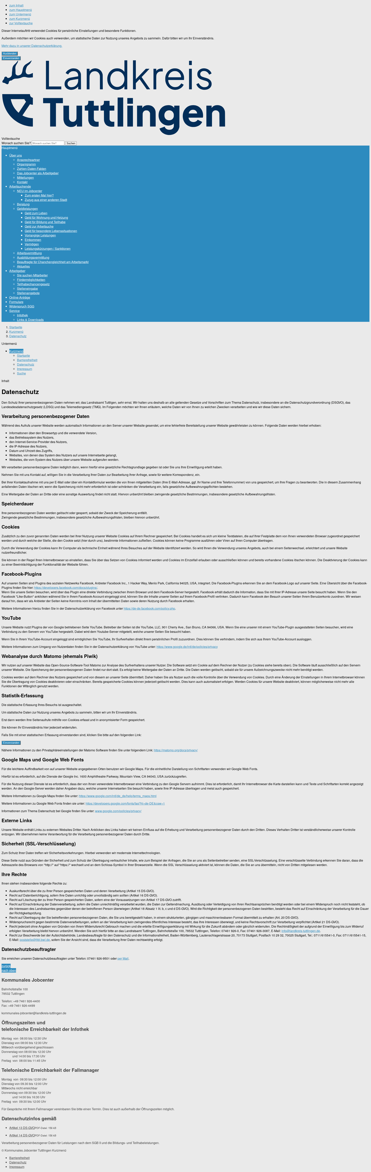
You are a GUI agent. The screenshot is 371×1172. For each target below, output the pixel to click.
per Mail (122, 958)
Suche (21, 373)
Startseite (15, 327)
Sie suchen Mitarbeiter (32, 275)
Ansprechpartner (28, 160)
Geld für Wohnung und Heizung (46, 217)
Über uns (15, 155)
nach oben (9, 970)
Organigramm (26, 164)
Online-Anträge (19, 297)
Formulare (16, 302)
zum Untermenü (20, 14)
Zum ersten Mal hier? (39, 195)
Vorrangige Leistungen (40, 235)
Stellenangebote (28, 293)
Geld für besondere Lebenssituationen (51, 231)
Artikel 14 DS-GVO (22, 1135)
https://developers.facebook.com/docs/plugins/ (65, 587)
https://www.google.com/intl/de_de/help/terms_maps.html (118, 796)
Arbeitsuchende (20, 186)
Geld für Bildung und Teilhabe (45, 222)
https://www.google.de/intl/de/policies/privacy (187, 646)
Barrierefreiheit (27, 360)
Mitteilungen (25, 177)
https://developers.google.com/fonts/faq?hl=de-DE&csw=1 (125, 803)
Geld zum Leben (36, 213)
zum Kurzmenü (19, 18)
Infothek (22, 315)
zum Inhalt (16, 5)
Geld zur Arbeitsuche (39, 226)
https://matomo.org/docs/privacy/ (176, 750)
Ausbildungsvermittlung (33, 257)
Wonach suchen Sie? (16, 143)
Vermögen (32, 244)
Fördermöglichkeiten (31, 279)
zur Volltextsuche (21, 23)
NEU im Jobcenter (29, 191)
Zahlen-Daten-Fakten (31, 168)
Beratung (23, 204)
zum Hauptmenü (20, 10)
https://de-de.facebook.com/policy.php (149, 608)
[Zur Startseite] (113, 134)
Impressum (24, 369)
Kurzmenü (16, 331)
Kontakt (22, 182)
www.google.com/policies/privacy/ (118, 811)
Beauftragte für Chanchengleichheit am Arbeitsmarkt (52, 262)
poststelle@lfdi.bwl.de (35, 939)
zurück (6, 966)
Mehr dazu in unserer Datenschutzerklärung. (32, 45)
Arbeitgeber (17, 271)
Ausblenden (9, 53)
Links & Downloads (30, 319)
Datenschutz (17, 336)
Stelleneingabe (27, 288)
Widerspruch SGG (21, 306)
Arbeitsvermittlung (29, 253)
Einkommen (33, 239)
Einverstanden (11, 58)
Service (14, 310)
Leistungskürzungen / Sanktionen (48, 248)
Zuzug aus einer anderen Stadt (46, 199)
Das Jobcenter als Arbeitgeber (38, 173)
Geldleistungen (27, 208)
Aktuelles (23, 266)
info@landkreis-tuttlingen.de (301, 931)
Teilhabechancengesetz (33, 284)
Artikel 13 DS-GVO (22, 1127)
